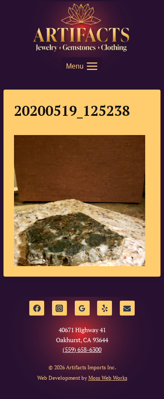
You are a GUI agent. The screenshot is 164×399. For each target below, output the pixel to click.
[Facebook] (36, 308)
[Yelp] (104, 308)
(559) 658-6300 (82, 349)
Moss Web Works (107, 378)
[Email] (127, 308)
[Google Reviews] (82, 308)
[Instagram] (59, 308)
